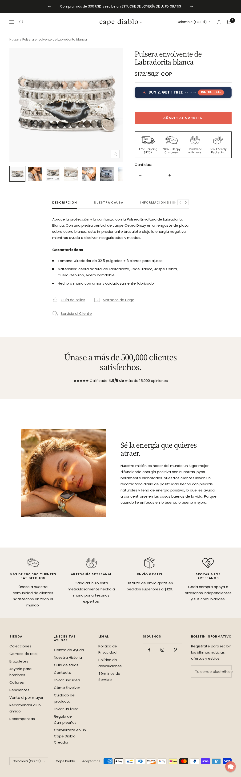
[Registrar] (225, 671)
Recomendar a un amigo (25, 708)
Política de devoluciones (110, 662)
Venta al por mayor (26, 697)
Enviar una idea (67, 680)
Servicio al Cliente (76, 313)
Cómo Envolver (67, 687)
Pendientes (19, 689)
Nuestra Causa (108, 203)
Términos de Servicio (109, 676)
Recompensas (22, 718)
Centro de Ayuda (69, 649)
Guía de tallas (73, 299)
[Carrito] (229, 22)
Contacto (62, 672)
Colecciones (20, 646)
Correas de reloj (23, 653)
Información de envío (161, 203)
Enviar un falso (66, 708)
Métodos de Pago (118, 299)
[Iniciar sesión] (219, 22)
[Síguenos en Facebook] (149, 649)
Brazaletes (18, 661)
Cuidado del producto (64, 698)
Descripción (64, 203)
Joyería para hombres (20, 671)
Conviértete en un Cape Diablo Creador (70, 736)
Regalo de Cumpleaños (65, 719)
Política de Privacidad (107, 649)
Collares (16, 682)
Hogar (14, 39)
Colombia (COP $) (192, 22)
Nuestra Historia (68, 657)
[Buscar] (21, 22)
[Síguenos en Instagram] (162, 649)
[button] (230, 766)
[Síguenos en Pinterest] (175, 649)
